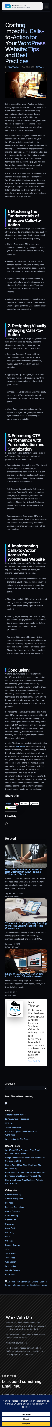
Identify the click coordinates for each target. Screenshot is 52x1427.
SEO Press (10, 1123)
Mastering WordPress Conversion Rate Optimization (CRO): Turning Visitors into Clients (23, 872)
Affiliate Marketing (13, 1194)
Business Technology (14, 1207)
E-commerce (10, 1219)
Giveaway (9, 1224)
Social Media (10, 1253)
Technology (10, 1258)
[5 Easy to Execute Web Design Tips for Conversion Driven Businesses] (26, 971)
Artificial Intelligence (14, 1198)
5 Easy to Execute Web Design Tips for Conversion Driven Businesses (24, 975)
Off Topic (40, 67)
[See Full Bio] (43, 1061)
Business (9, 1203)
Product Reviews (12, 1245)
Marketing (9, 1232)
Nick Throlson (14, 67)
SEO (7, 1249)
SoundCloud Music (13, 1127)
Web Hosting (11, 1266)
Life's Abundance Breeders (17, 1119)
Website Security (12, 1270)
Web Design (10, 1262)
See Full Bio (34, 1061)
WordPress (20, 746)
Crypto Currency (12, 1211)
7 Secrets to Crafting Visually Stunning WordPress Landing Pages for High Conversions (26, 926)
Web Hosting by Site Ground (17, 1139)
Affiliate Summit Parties (15, 1115)
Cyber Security (11, 1215)
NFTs (7, 1236)
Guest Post (10, 1228)
